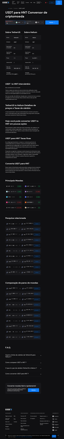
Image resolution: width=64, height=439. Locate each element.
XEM (25, 267)
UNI (24, 223)
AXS (10, 304)
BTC (25, 315)
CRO (10, 256)
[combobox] (39, 2)
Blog (34, 2)
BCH (25, 272)
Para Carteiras (23, 420)
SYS (25, 310)
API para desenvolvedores (24, 429)
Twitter (55, 419)
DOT (10, 315)
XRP (25, 245)
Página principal (8, 416)
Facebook (56, 416)
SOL (10, 250)
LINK (25, 299)
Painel (52, 2)
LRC (9, 272)
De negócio (32, 418)
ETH (9, 267)
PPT (9, 229)
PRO (25, 337)
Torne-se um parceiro (58, 2)
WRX (25, 234)
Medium (56, 421)
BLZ (9, 234)
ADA (10, 245)
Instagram (56, 424)
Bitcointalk (56, 427)
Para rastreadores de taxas (25, 426)
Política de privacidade (27, 436)
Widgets (7, 426)
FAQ (31, 2)
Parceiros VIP (23, 416)
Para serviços (23, 418)
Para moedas (23, 423)
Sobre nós (18, 2)
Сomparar (36, 288)
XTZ (9, 240)
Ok (54, 436)
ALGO (10, 293)
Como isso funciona (7, 419)
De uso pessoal (33, 416)
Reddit (55, 430)
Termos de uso (19, 436)
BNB (25, 240)
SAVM (10, 261)
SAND (10, 299)
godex (10, 8)
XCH (25, 288)
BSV (25, 320)
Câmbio (16, 8)
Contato (27, 2)
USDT (25, 261)
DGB (25, 326)
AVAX (25, 304)
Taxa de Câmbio (22, 2)
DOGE (10, 326)
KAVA (25, 293)
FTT (9, 223)
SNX (25, 250)
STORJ (10, 288)
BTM (25, 229)
